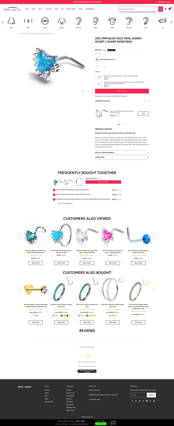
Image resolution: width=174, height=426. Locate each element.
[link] (34, 315)
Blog (46, 399)
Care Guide (69, 404)
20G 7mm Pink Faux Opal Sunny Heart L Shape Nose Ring (112, 251)
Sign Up (151, 395)
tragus (154, 11)
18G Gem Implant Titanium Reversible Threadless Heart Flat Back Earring (35, 305)
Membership (70, 396)
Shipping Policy (71, 407)
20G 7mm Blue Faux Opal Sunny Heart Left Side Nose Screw (35, 251)
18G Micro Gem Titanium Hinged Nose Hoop (61, 305)
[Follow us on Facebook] (132, 401)
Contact (47, 390)
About (47, 393)
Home (19, 33)
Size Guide (69, 401)
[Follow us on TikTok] (150, 401)
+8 (95, 315)
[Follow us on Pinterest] (143, 401)
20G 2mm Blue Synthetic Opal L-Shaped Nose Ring (138, 251)
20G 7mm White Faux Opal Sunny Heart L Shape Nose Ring (87, 251)
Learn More (106, 79)
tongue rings (148, 11)
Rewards (69, 399)
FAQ (46, 396)
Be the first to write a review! (87, 371)
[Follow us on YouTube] (147, 401)
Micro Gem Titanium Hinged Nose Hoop (87, 305)
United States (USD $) (164, 2)
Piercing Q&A (49, 401)
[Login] (165, 9)
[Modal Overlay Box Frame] (87, 422)
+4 (69, 315)
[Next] (171, 22)
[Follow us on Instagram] (139, 401)
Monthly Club (70, 393)
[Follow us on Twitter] (136, 401)
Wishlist (68, 390)
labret (142, 11)
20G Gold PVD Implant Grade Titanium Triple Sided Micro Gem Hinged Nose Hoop (138, 306)
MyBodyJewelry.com (87, 417)
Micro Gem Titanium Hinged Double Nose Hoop (112, 305)
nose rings (132, 11)
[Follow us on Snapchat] (154, 401)
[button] (20, 235)
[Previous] (3, 22)
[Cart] (169, 9)
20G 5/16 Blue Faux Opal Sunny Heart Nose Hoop (61, 251)
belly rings (138, 11)
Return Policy (70, 410)
